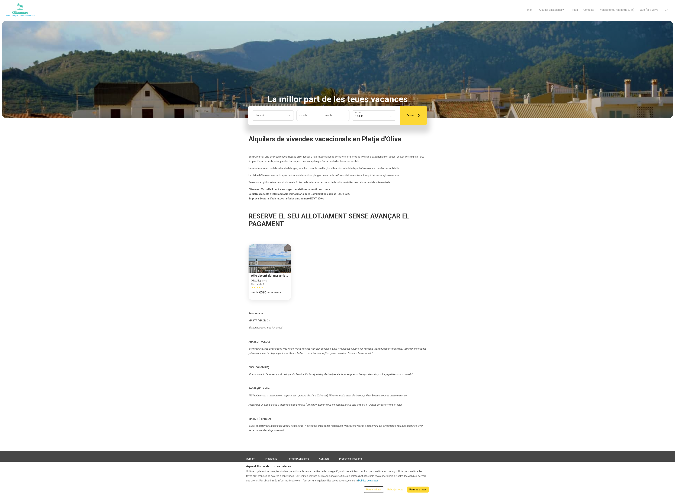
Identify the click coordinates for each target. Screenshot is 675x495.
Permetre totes (417, 489)
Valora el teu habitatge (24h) (617, 9)
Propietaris (271, 458)
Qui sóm (250, 458)
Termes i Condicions (298, 458)
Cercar (410, 115)
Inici (529, 9)
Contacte (588, 9)
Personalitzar (373, 489)
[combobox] (273, 115)
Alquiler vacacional (551, 9)
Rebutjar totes (395, 489)
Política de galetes (368, 480)
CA (666, 9)
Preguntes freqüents (350, 458)
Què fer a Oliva (649, 9)
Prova (574, 9)
